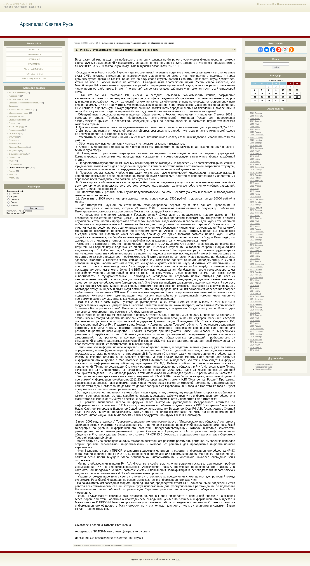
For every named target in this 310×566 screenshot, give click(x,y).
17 (283, 93)
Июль (91, 43)
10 (283, 90)
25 (290, 97)
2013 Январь (256, 242)
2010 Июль (255, 162)
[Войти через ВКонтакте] (266, 49)
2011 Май (254, 188)
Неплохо (15, 199)
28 (262, 100)
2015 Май (254, 318)
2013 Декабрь (256, 272)
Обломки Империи (17, 147)
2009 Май (254, 124)
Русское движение (17, 92)
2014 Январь (256, 275)
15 (269, 93)
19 (297, 93)
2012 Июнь (255, 223)
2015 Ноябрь (256, 334)
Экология (13, 144)
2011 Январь (256, 178)
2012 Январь (256, 210)
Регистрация (20, 6)
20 (255, 97)
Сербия (12, 157)
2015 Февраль (256, 310)
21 (262, 97)
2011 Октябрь (256, 202)
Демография (14, 116)
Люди (11, 161)
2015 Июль (255, 323)
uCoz (178, 559)
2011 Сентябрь (257, 199)
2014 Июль (255, 291)
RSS (38, 6)
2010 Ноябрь (256, 172)
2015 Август (255, 326)
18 (290, 93)
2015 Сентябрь (257, 329)
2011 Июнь (255, 191)
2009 (85, 43)
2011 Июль (255, 194)
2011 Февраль (256, 180)
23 (276, 97)
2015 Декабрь (256, 337)
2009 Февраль (256, 116)
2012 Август (255, 229)
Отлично (15, 193)
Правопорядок (15, 130)
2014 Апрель (256, 283)
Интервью (13, 164)
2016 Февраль (256, 342)
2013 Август (255, 261)
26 (297, 97)
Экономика (14, 133)
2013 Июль (255, 259)
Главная (7, 6)
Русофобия (14, 96)
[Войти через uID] (260, 49)
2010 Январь (256, 145)
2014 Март (255, 280)
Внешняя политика (17, 154)
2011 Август (255, 197)
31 (283, 100)
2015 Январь (256, 307)
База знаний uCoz (263, 369)
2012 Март (255, 215)
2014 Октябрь (256, 299)
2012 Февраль (256, 213)
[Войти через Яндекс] (278, 49)
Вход (31, 6)
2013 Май (254, 253)
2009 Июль (255, 129)
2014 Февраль (256, 277)
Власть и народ (16, 127)
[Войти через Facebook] (272, 49)
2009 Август (255, 132)
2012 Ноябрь (256, 237)
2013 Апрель (256, 250)
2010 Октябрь (256, 170)
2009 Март (255, 118)
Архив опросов (25, 211)
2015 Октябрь (256, 331)
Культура (13, 137)
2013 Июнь (255, 256)
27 (255, 100)
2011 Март (254, 183)
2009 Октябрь (256, 137)
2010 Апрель (256, 153)
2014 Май (254, 285)
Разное (12, 171)
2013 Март (255, 248)
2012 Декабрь (256, 240)
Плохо (14, 202)
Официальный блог (264, 365)
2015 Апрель (256, 315)
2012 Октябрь (256, 234)
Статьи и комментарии (19, 167)
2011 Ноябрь (256, 205)
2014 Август (255, 294)
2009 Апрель (256, 121)
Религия (12, 140)
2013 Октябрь (256, 267)
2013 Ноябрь (256, 269)
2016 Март (255, 345)
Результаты (11, 211)
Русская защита (16, 99)
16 (276, 93)
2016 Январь (256, 339)
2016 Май (254, 350)
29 (269, 100)
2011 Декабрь (256, 207)
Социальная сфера (17, 120)
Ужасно (14, 205)
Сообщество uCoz (263, 367)
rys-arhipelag (127, 545)
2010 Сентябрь (257, 167)
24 (283, 97)
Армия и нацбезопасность (20, 109)
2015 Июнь (255, 320)
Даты (11, 174)
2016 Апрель (256, 347)
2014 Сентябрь (257, 296)
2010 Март (255, 151)
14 (262, 93)
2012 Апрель (256, 218)
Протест (12, 123)
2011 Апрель (255, 186)
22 (269, 97)
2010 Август (255, 164)
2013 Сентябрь (257, 264)
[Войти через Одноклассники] (291, 49)
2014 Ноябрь (256, 302)
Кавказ (12, 106)
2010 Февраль (256, 148)
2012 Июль (255, 226)
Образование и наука (18, 113)
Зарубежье (14, 150)
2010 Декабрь (256, 175)
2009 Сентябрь (257, 135)
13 (255, 93)
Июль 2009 (276, 80)
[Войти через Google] (285, 50)
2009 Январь (256, 113)
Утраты (12, 178)
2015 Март (255, 312)
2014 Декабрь (256, 304)
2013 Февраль (256, 245)
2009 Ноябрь (256, 140)
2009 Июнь (255, 127)
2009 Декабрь (256, 143)
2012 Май (254, 221)
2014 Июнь (255, 288)
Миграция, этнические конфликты (24, 103)
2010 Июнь (255, 159)
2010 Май (254, 156)
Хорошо (14, 196)
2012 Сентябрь (257, 232)
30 (276, 100)
